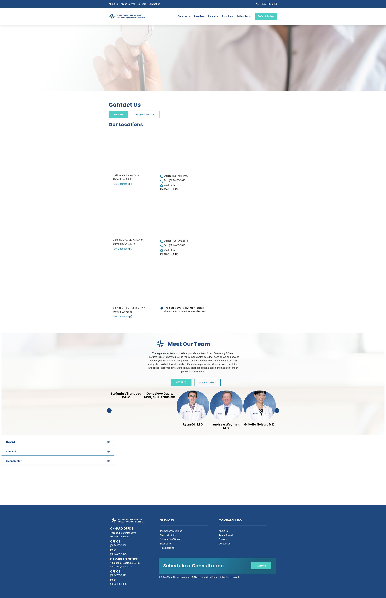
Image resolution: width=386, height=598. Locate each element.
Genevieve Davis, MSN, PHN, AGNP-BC (159, 395)
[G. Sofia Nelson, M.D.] (259, 406)
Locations (227, 16)
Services (182, 16)
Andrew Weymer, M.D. (226, 426)
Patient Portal (243, 16)
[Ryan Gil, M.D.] (193, 406)
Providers (199, 16)
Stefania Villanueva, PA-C (126, 395)
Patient (212, 16)
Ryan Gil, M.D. (193, 424)
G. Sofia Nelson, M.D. (259, 424)
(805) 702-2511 (118, 575)
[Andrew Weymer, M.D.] (226, 406)
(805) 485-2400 (118, 545)
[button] (109, 410)
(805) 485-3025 (118, 554)
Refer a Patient (266, 16)
